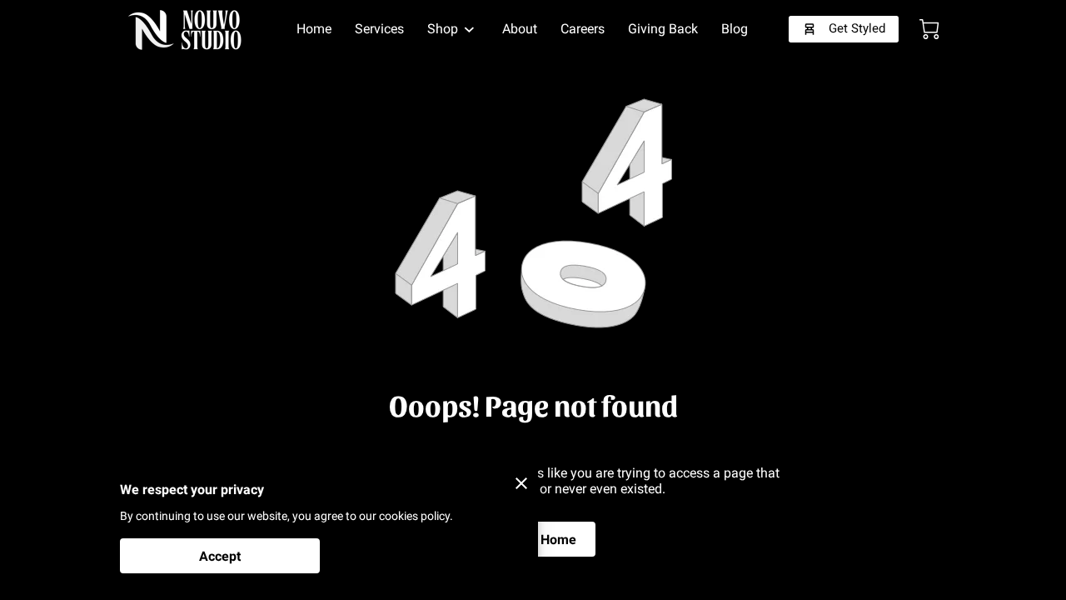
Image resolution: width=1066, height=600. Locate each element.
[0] (929, 29)
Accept (220, 556)
